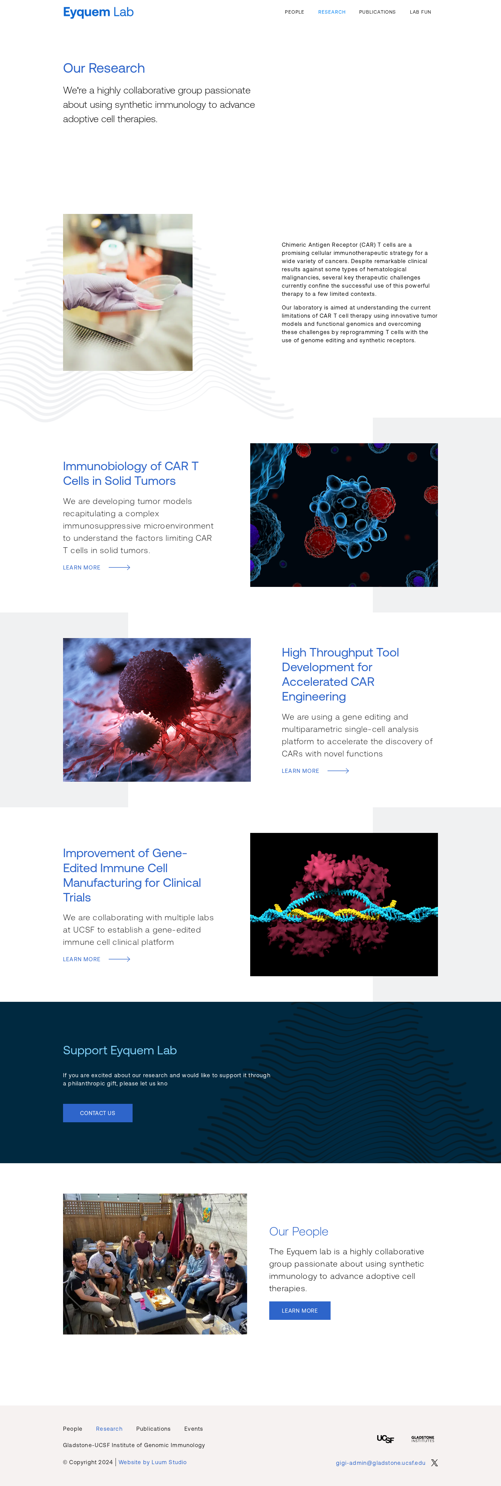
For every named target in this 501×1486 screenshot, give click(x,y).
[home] (98, 11)
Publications (377, 12)
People (294, 12)
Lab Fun (420, 12)
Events (193, 1429)
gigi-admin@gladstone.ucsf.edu (381, 1463)
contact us (98, 1113)
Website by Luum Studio (153, 1462)
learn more (300, 1311)
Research (332, 12)
